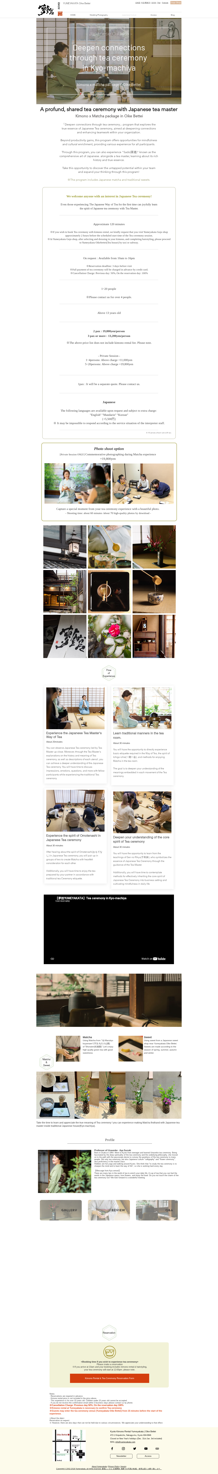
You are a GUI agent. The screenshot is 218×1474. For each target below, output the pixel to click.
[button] (99, 15)
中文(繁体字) (146, 3)
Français (165, 3)
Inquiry (123, 1467)
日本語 (137, 3)
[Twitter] (135, 1449)
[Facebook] (112, 1449)
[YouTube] (146, 1449)
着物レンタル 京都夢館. (111, 1469)
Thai (158, 3)
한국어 (153, 3)
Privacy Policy (114, 1467)
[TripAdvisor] (157, 1449)
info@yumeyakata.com (125, 1442)
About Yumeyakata (99, 1467)
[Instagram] (123, 1449)
